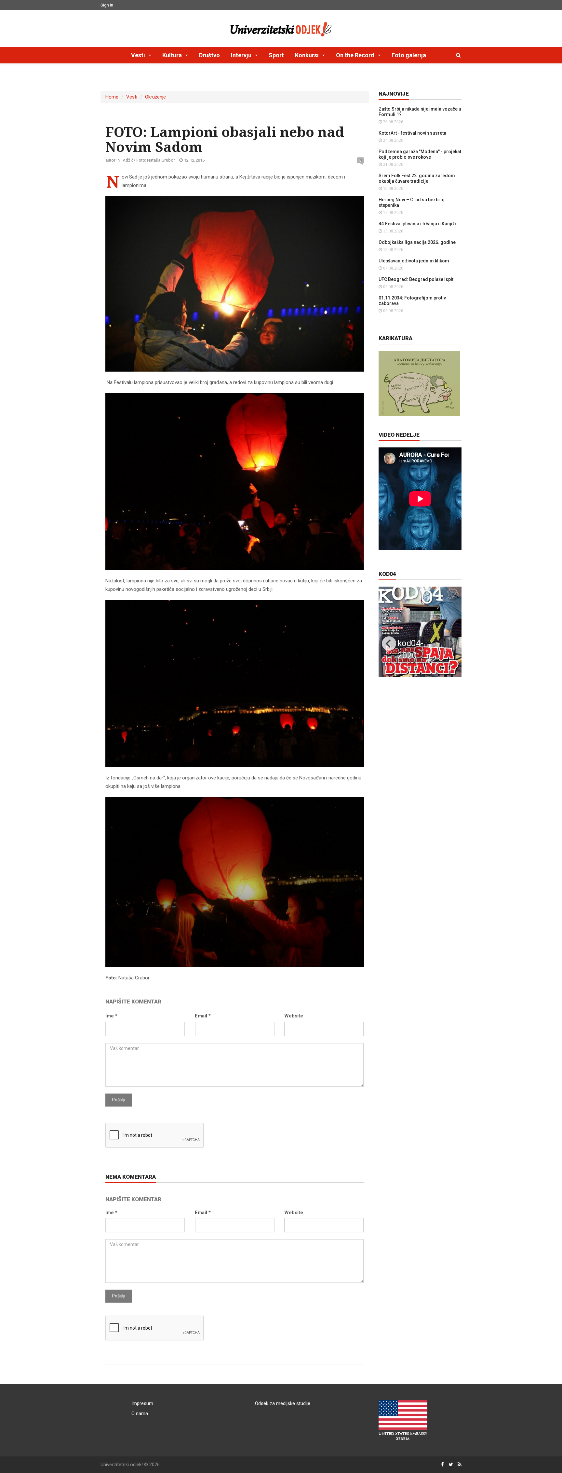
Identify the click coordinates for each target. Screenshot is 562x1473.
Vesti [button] (138, 55)
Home (111, 97)
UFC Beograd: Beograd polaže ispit (416, 279)
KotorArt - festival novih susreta (412, 133)
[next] (451, 643)
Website (293, 1016)
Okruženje (155, 97)
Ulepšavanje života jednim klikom (414, 260)
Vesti (131, 97)
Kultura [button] (172, 55)
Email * (203, 1016)
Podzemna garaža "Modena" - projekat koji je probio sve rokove (420, 154)
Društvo (209, 55)
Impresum (142, 1403)
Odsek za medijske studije (282, 1403)
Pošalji (118, 1099)
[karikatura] (419, 383)
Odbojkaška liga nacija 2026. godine (417, 242)
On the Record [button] (356, 55)
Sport (276, 55)
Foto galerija (409, 55)
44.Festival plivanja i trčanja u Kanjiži (417, 223)
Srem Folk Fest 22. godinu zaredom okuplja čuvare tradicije (417, 178)
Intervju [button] (242, 55)
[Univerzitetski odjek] (281, 27)
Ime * (111, 1016)
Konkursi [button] (307, 55)
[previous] (389, 643)
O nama (139, 1413)
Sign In (106, 5)
